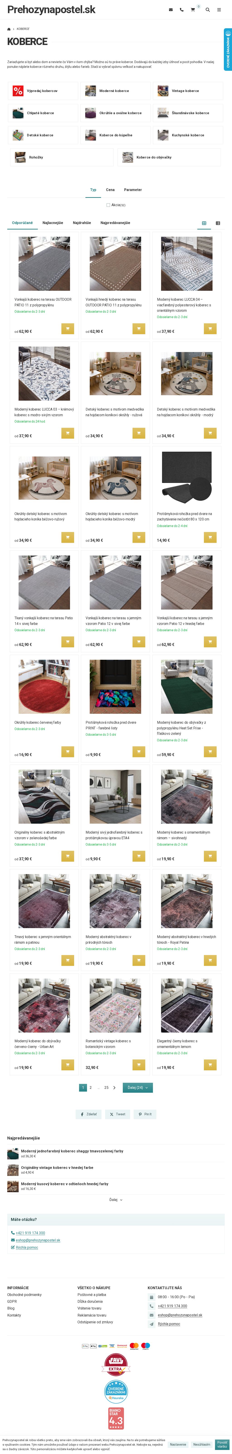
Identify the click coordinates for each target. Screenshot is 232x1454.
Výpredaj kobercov (42, 91)
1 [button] (84, 1088)
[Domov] (9, 29)
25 (106, 1087)
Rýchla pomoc (27, 1247)
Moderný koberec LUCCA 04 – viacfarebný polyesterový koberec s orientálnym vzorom (184, 305)
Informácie (18, 1288)
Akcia (118, 205)
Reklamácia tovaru (91, 1315)
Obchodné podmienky (24, 1295)
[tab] (204, 223)
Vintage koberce (185, 91)
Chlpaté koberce (40, 113)
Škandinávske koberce (190, 113)
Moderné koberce (114, 91)
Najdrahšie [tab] (82, 223)
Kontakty (14, 1315)
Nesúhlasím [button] (201, 1444)
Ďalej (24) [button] (135, 1087)
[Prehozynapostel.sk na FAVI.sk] (116, 1364)
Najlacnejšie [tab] (53, 223)
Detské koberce (40, 135)
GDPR (12, 1301)
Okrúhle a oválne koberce (120, 113)
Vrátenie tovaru (89, 1308)
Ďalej (113, 1200)
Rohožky (36, 157)
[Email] (170, 9)
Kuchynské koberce (188, 135)
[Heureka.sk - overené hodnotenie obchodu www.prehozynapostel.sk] (116, 1391)
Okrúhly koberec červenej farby (37, 722)
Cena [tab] (110, 190)
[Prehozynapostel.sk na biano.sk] (116, 1418)
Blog (10, 1308)
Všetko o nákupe (93, 1288)
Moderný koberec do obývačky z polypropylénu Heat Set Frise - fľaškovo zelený (181, 728)
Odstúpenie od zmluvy (95, 1322)
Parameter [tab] (133, 190)
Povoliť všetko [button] (222, 1444)
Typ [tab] (93, 190)
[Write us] (151, 1324)
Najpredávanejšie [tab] (115, 223)
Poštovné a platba (91, 1295)
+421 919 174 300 (30, 1233)
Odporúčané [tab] (22, 223)
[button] (67, 328)
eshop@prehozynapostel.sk (38, 1240)
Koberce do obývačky (154, 157)
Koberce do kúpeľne (115, 135)
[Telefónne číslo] (181, 9)
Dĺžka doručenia (90, 1301)
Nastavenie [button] (178, 1444)
